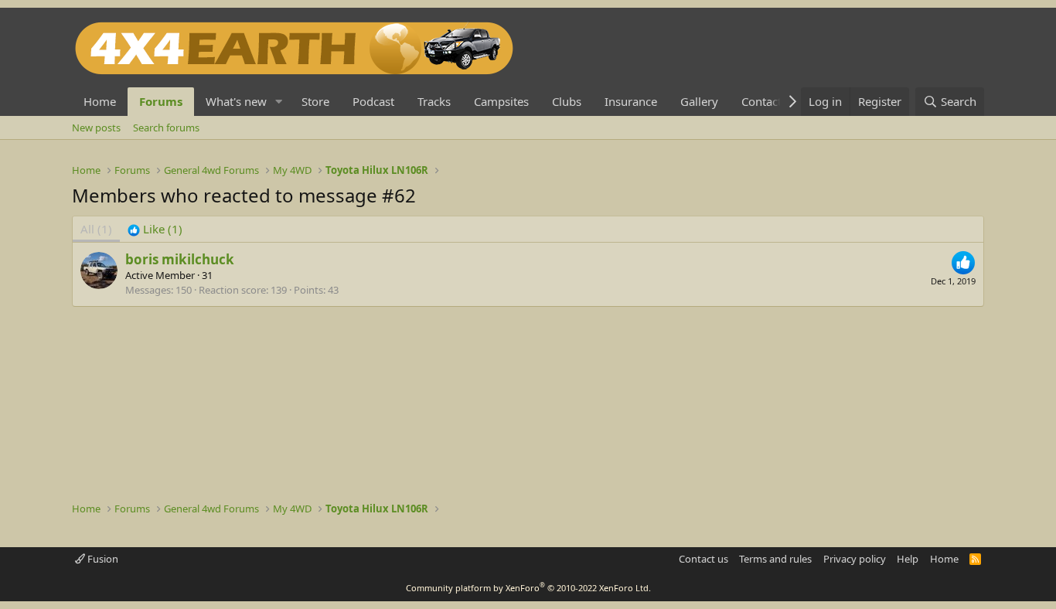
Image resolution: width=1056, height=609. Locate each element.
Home (99, 101)
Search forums (166, 127)
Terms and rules (775, 559)
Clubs (566, 101)
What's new (236, 101)
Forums (160, 101)
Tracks (434, 101)
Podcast (373, 101)
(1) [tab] (96, 228)
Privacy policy (854, 559)
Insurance (631, 101)
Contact (761, 101)
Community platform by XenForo (528, 588)
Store (315, 101)
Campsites (501, 101)
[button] (279, 101)
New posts (96, 127)
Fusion (101, 559)
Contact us (703, 559)
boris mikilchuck (179, 259)
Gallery (699, 101)
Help (907, 559)
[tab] (155, 229)
